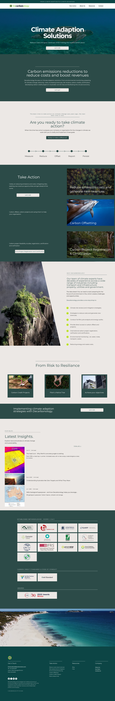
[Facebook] (9, 679)
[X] (11, 679)
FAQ (73, 669)
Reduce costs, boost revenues (56, 667)
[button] (92, 6)
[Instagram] (16, 679)
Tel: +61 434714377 (12, 668)
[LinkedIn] (14, 679)
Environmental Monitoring (56, 670)
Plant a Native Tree (54, 676)
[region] (29, 154)
